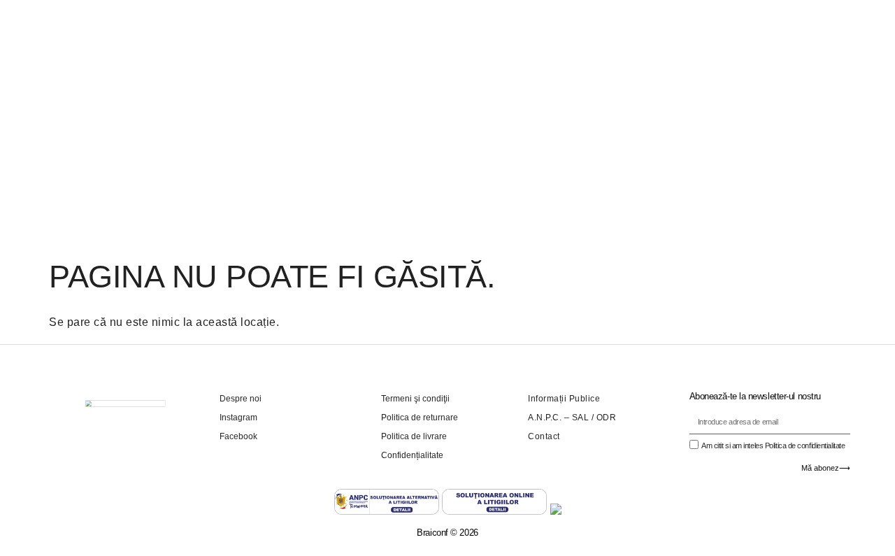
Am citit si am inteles (773, 445)
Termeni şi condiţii (415, 399)
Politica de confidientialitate (805, 445)
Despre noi (241, 399)
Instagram (238, 417)
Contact (544, 436)
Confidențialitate (412, 455)
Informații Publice (564, 399)
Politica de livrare (414, 436)
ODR (606, 417)
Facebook (238, 436)
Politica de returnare (419, 417)
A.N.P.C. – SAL (558, 417)
